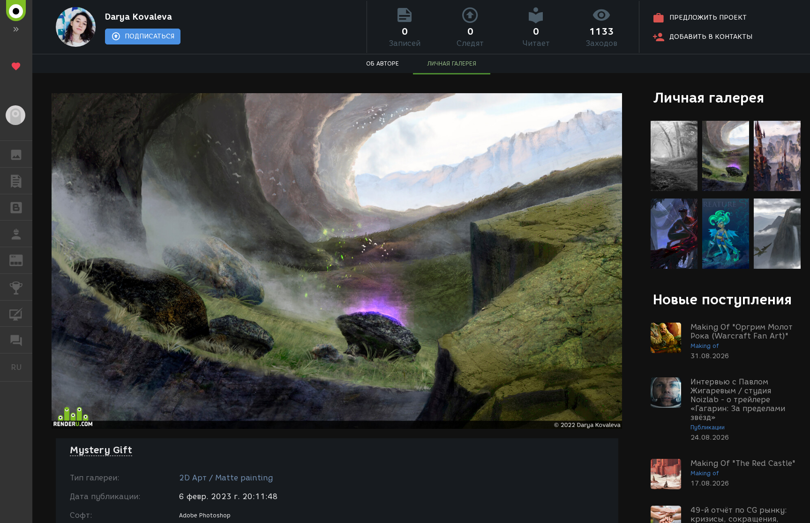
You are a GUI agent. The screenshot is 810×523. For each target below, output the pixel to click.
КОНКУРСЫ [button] (16, 287)
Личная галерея (708, 97)
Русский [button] (21, 367)
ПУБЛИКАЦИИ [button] (16, 181)
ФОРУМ (16, 340)
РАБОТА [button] (16, 234)
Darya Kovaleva (138, 17)
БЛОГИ (16, 207)
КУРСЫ (16, 314)
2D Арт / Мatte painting (226, 477)
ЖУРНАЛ (21, 259)
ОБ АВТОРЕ (382, 63)
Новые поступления (722, 299)
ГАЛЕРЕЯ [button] (16, 154)
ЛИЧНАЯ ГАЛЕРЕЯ (451, 63)
